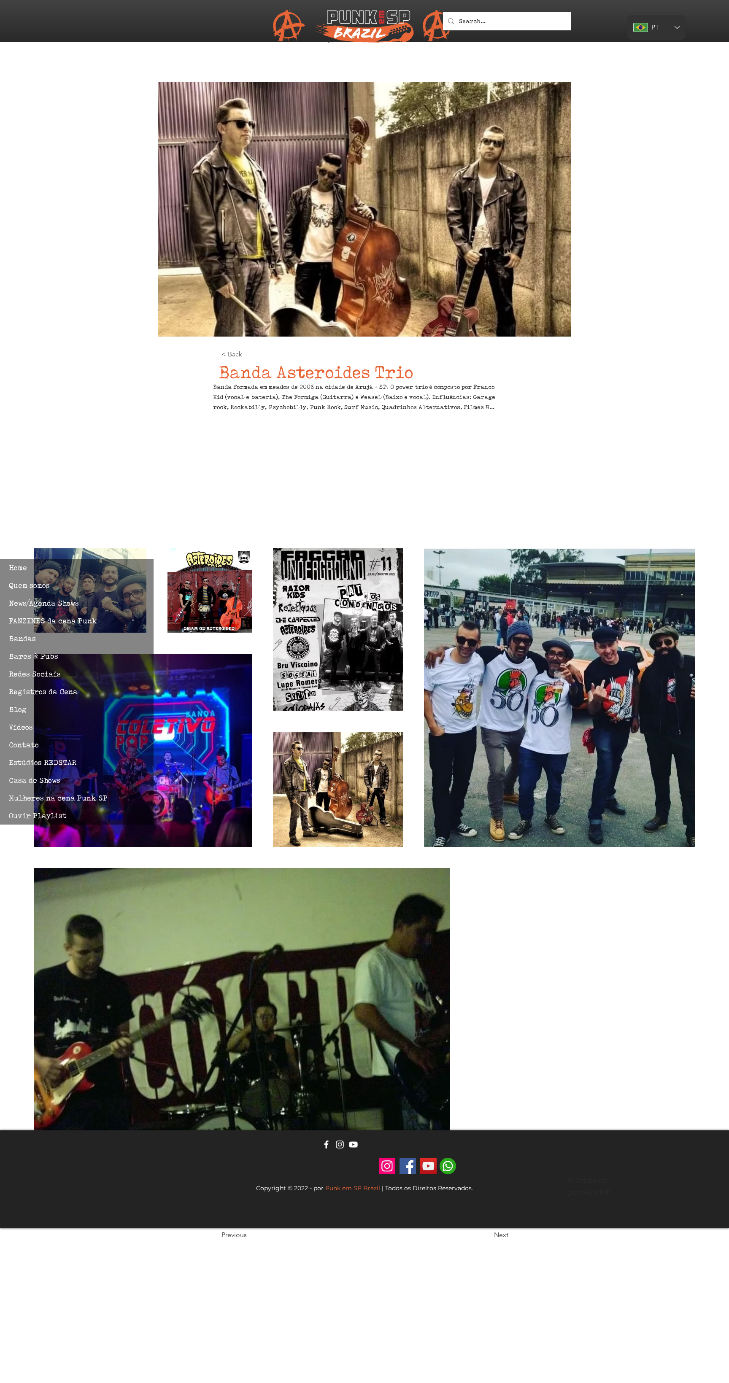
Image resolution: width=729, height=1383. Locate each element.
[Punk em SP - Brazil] (387, 1166)
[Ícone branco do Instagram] (340, 1144)
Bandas (22, 638)
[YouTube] (428, 1166)
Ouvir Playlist (38, 815)
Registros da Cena (43, 691)
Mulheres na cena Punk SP (58, 797)
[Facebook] (408, 1166)
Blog (18, 709)
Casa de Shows (34, 780)
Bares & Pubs (33, 656)
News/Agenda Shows (44, 602)
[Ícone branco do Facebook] (326, 1144)
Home (18, 567)
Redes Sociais (35, 673)
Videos (21, 727)
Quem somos (29, 585)
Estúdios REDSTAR (42, 762)
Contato (24, 744)
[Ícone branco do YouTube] (353, 1144)
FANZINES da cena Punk (53, 620)
